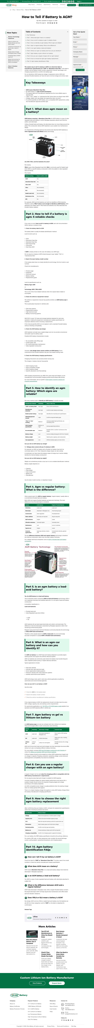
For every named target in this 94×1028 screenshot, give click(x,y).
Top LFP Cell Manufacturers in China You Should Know (46, 934)
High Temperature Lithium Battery (37, 1016)
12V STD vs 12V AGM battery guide (51, 706)
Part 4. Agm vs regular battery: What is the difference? (41, 45)
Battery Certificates (15, 1006)
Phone (75, 47)
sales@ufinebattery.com (71, 1014)
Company (62, 4)
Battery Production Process (17, 1009)
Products (39, 4)
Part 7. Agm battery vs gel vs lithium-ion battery (40, 53)
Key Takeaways (31, 35)
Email (75, 42)
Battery (23, 995)
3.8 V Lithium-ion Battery (34, 1011)
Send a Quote (80, 70)
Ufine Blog (52, 1003)
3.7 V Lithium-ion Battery (34, 1003)
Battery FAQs (20, 9)
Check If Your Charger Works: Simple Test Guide (47, 954)
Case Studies (53, 1009)
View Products (37, 983)
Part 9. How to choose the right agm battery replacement (42, 58)
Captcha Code (77, 64)
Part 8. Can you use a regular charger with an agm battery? (43, 56)
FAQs (51, 1011)
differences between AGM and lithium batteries (43, 752)
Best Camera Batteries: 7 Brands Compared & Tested (62, 934)
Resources (55, 4)
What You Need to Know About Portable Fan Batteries (62, 955)
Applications (47, 4)
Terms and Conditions (63, 1026)
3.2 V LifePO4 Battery (33, 1009)
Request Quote (57, 983)
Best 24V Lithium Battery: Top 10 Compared (31, 941)
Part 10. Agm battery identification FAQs (38, 61)
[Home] (9, 5)
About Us (12, 1003)
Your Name (76, 37)
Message (75, 56)
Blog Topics (31, 4)
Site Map (73, 1026)
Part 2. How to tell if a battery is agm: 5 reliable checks (41, 40)
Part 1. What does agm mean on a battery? (38, 37)
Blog (14, 5)
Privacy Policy (51, 1026)
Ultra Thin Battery (32, 1019)
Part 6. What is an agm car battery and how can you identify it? (44, 50)
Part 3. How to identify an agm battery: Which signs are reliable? (44, 43)
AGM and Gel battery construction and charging (52, 750)
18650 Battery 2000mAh (34, 1006)
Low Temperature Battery (34, 1014)
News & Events (54, 1006)
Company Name (77, 52)
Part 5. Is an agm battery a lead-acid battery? (39, 48)
